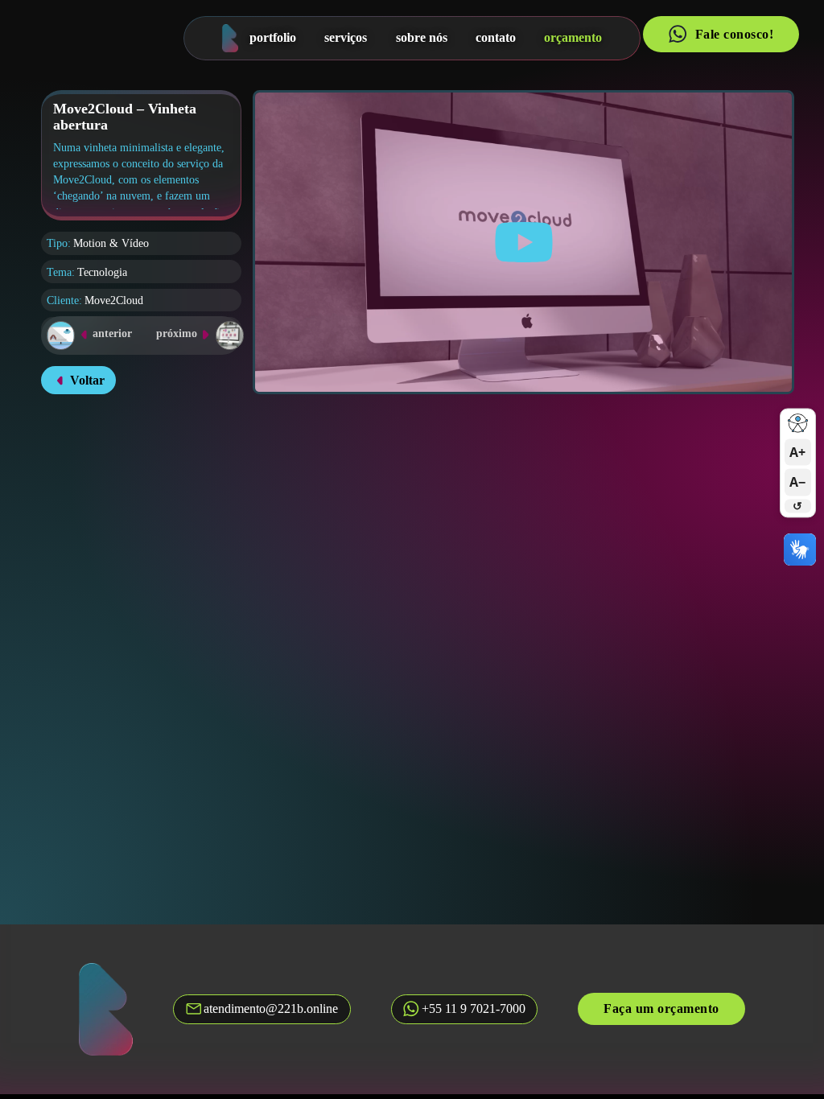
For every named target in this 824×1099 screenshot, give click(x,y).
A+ (797, 452)
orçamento (573, 37)
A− (797, 483)
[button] (523, 243)
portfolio (272, 37)
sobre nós (421, 37)
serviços (345, 37)
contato (496, 37)
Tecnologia (102, 271)
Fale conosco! (734, 34)
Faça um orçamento (661, 1008)
